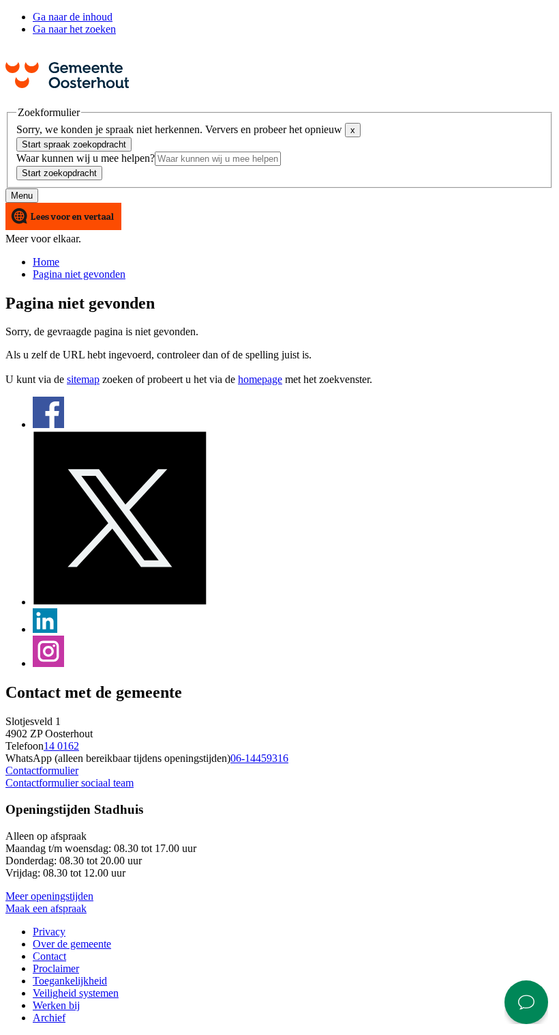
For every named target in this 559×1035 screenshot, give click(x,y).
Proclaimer (56, 968)
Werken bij (56, 1005)
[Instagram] (48, 663)
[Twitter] (120, 602)
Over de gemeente (72, 944)
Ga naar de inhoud (72, 17)
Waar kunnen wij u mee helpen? (85, 158)
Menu (22, 195)
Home (46, 262)
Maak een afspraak (46, 908)
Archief (49, 1017)
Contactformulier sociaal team (69, 783)
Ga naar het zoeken (74, 29)
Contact (49, 956)
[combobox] (218, 159)
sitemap (83, 379)
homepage (260, 379)
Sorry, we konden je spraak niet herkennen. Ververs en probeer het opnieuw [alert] (185, 129)
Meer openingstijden (49, 896)
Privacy (49, 931)
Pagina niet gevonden (79, 274)
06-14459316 (259, 758)
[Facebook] (48, 424)
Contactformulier (41, 770)
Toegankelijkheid (70, 981)
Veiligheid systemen (76, 993)
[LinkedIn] (45, 629)
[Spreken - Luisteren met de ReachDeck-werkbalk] (63, 217)
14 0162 (61, 746)
